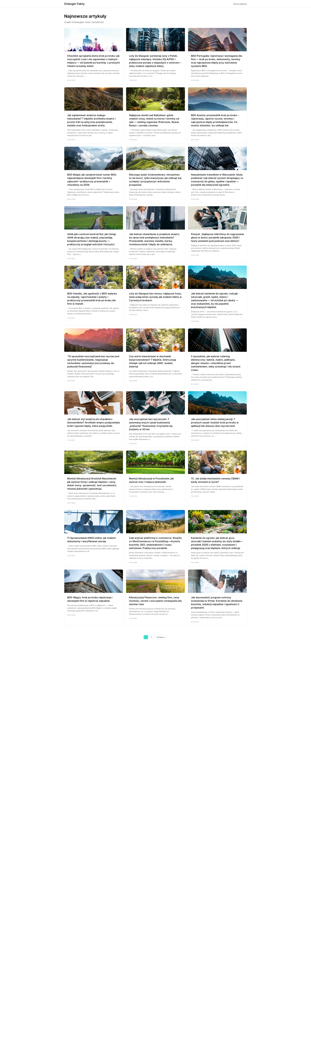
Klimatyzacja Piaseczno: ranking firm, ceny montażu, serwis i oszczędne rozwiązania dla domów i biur (155, 601)
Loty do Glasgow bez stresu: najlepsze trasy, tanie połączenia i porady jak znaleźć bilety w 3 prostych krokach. (155, 297)
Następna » (161, 637)
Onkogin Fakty (74, 4)
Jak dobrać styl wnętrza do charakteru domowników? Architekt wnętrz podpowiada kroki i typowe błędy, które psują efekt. (93, 422)
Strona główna (240, 4)
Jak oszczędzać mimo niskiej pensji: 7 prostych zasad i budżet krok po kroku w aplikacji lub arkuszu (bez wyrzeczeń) (215, 422)
